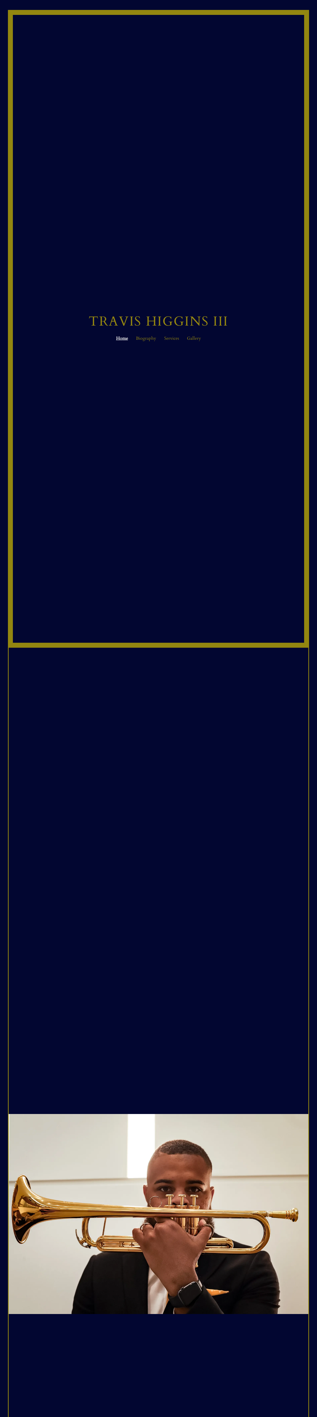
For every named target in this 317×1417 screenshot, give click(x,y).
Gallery (194, 338)
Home (122, 338)
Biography (146, 338)
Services (171, 338)
